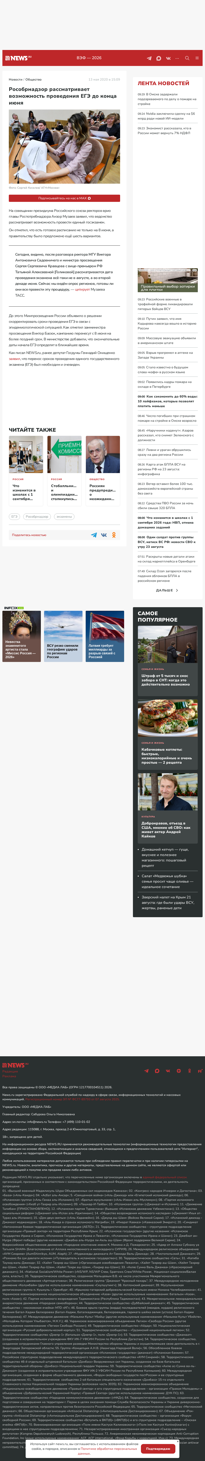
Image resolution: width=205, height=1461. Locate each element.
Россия (18, 479)
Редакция (10, 1071)
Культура (148, 816)
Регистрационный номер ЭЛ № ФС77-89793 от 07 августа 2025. (72, 1099)
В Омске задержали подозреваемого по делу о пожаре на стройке (167, 99)
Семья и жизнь (153, 669)
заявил (14, 358)
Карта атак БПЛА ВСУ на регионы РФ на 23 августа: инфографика (161, 469)
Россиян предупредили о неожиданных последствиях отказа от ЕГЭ (103, 496)
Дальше (164, 590)
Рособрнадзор (37, 516)
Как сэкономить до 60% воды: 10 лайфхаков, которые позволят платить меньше (167, 401)
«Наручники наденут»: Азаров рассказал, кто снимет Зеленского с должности (166, 435)
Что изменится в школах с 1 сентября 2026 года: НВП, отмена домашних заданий (24, 500)
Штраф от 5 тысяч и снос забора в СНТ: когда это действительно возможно (166, 680)
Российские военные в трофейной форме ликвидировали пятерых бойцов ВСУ (165, 304)
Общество (97, 479)
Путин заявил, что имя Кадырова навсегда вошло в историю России (167, 324)
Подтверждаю (158, 1449)
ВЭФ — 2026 (89, 58)
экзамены (64, 516)
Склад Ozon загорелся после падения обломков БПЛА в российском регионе (164, 576)
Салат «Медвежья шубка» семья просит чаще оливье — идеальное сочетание (167, 881)
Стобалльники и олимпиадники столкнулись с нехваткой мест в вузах (65, 496)
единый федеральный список (165, 1177)
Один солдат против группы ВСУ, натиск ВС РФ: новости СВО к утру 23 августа (167, 542)
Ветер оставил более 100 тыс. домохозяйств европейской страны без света (165, 489)
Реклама (9, 1076)
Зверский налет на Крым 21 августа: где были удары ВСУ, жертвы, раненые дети (168, 902)
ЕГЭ (14, 516)
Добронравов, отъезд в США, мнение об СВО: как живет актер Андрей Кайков (166, 830)
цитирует (82, 289)
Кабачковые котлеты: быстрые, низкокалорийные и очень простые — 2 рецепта (167, 756)
